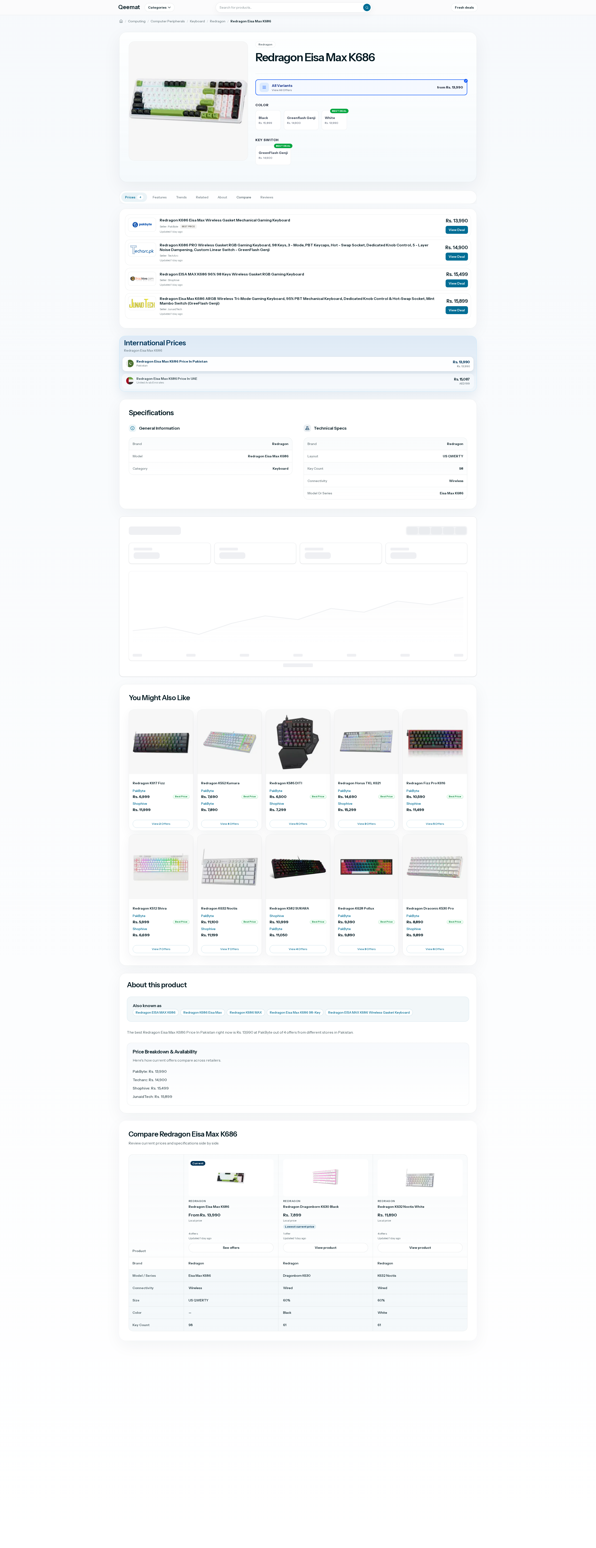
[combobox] (294, 7)
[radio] (268, 120)
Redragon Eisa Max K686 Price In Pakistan (171, 361)
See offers (231, 1248)
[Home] (121, 21)
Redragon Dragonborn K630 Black (311, 1207)
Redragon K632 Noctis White (401, 1207)
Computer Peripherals (168, 21)
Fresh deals (464, 7)
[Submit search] (367, 7)
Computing (137, 21)
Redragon (217, 21)
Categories (157, 7)
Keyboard (197, 21)
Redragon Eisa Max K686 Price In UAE (166, 379)
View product (325, 1248)
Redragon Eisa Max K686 (209, 1207)
